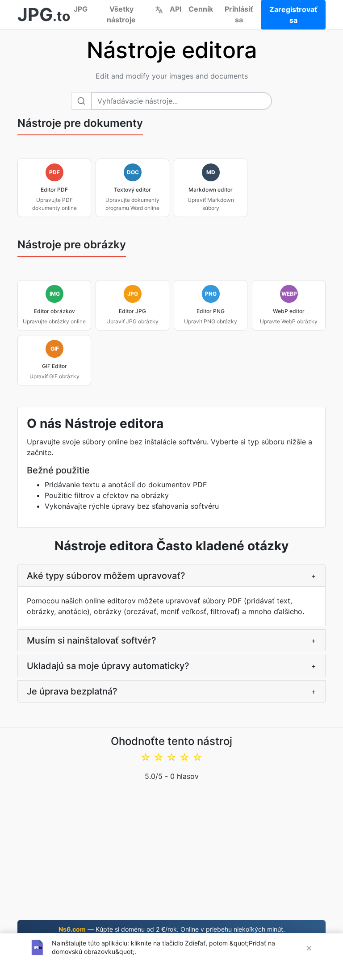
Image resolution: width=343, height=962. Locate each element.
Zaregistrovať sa (293, 15)
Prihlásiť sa (239, 14)
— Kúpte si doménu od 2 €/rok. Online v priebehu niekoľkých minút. (172, 929)
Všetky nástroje (121, 14)
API (175, 8)
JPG (81, 8)
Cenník (200, 8)
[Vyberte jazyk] (159, 9)
